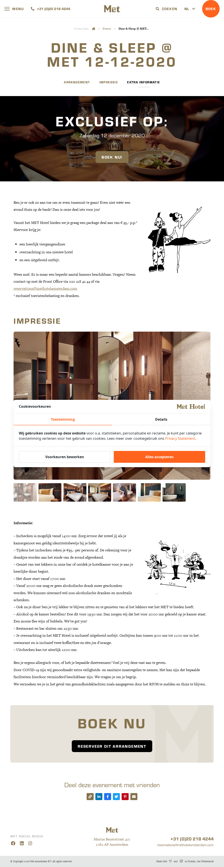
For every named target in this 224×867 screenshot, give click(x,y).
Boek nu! (112, 157)
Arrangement (77, 82)
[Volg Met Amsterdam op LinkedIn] (21, 843)
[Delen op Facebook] (107, 796)
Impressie (108, 82)
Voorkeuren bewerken (64, 456)
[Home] (93, 28)
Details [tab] (161, 419)
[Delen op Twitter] (116, 796)
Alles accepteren (159, 456)
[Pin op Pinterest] (125, 796)
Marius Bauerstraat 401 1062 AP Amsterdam (112, 842)
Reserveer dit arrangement (112, 746)
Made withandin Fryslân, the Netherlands (185, 861)
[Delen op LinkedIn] (98, 796)
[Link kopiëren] (90, 796)
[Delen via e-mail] (133, 796)
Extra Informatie (143, 82)
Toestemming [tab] (63, 419)
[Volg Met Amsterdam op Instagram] (30, 843)
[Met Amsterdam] (112, 8)
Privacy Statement (180, 438)
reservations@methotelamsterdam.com (45, 288)
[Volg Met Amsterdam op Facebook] (13, 843)
